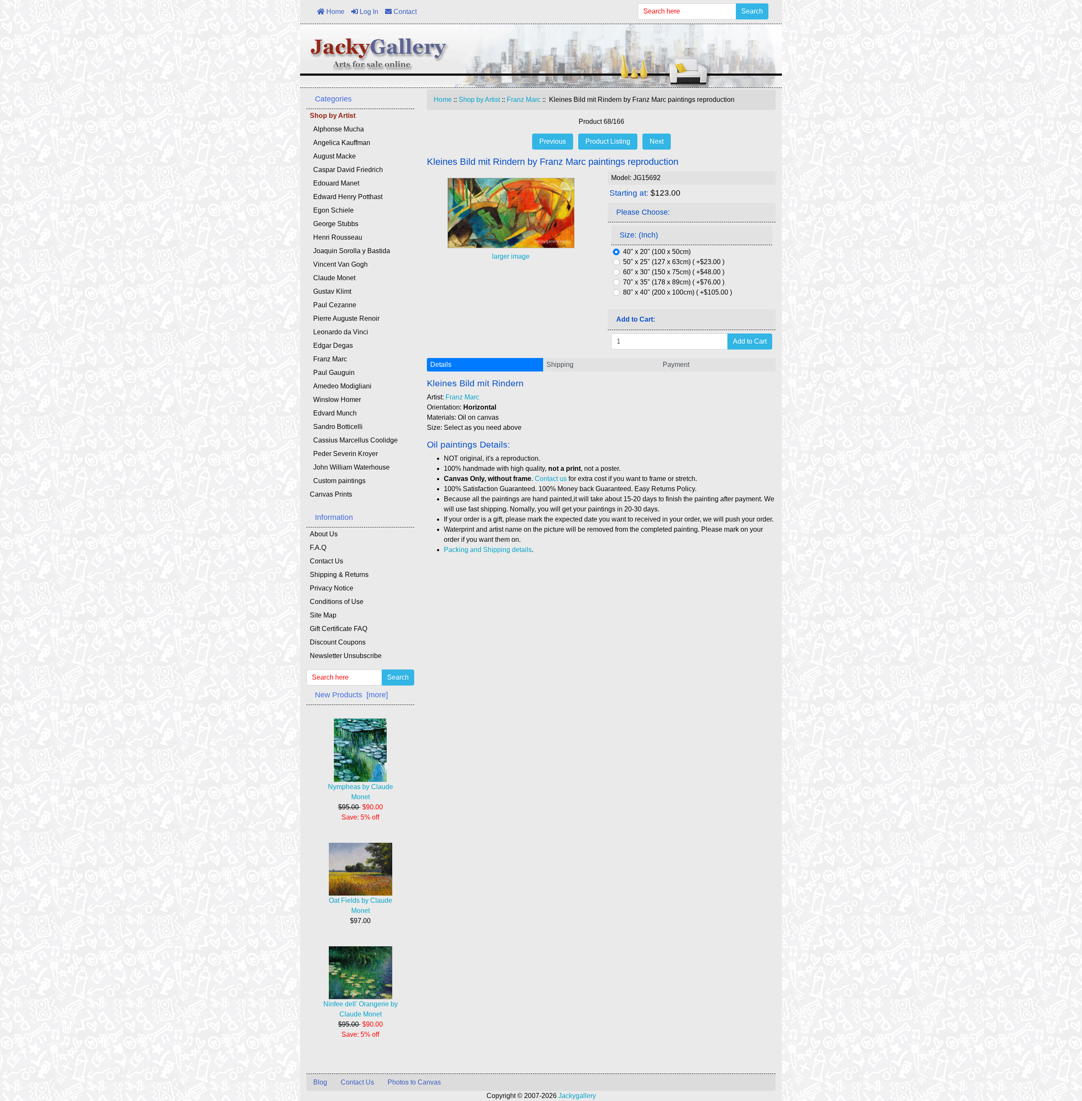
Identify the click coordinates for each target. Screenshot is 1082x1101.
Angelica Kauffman (340, 142)
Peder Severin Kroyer (344, 453)
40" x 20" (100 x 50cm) (657, 251)
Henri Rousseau (336, 237)
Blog (320, 1082)
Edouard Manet (334, 183)
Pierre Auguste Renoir (345, 318)
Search (752, 11)
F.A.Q (318, 547)
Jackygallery (577, 1095)
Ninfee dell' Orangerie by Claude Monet (360, 1009)
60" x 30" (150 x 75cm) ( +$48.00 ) (673, 272)
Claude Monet (332, 277)
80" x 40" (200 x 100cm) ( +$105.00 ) (677, 292)
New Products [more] (351, 695)
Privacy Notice (331, 588)
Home (334, 11)
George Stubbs (334, 223)
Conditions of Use (336, 601)
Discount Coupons (338, 642)
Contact (404, 11)
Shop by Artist (479, 99)
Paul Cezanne (333, 305)
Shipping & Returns (339, 574)
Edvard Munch (333, 413)
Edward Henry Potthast (346, 196)
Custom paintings (338, 480)
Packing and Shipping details (488, 549)
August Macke (333, 156)
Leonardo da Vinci (339, 332)
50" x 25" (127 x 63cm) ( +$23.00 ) (673, 261)
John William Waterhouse (350, 467)
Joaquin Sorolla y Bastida (350, 250)
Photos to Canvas (414, 1082)
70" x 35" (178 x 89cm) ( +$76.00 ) (673, 282)
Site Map (323, 615)
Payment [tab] (676, 364)
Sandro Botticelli (336, 426)
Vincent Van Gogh (339, 264)
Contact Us (326, 561)
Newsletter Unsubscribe (346, 655)
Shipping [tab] (560, 364)
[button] (1056, 1059)
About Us (324, 534)
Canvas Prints (331, 494)
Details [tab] (440, 364)
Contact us (551, 478)
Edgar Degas (331, 345)
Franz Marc (524, 99)
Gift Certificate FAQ (338, 628)
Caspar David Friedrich (346, 169)
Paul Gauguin (332, 372)
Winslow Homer (335, 399)
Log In (368, 11)
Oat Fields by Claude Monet (360, 905)
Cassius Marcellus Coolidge (354, 440)
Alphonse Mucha (337, 129)
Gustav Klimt (330, 291)
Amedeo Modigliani (341, 386)
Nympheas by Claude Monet (360, 791)
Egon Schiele (332, 210)
